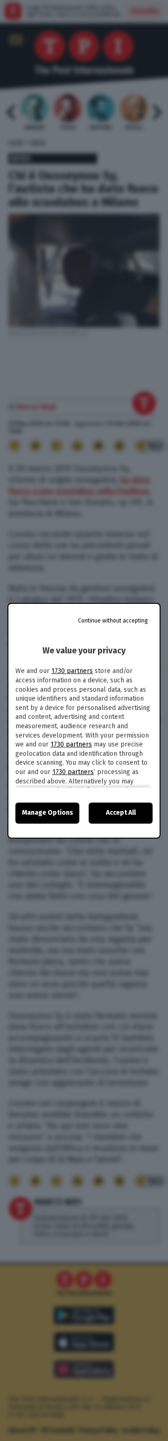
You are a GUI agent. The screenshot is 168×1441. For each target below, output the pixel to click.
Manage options (47, 813)
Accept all (121, 813)
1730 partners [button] (72, 671)
